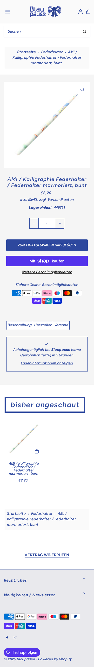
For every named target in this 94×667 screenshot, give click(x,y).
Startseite (26, 52)
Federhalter (52, 52)
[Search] (84, 31)
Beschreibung (20, 325)
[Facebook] (7, 638)
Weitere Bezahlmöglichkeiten (47, 272)
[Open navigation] (15, 11)
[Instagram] (15, 638)
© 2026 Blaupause (19, 659)
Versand (61, 325)
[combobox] (47, 31)
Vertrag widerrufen (47, 554)
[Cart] (88, 12)
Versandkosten (61, 200)
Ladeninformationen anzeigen (47, 363)
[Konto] (80, 11)
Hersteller (43, 325)
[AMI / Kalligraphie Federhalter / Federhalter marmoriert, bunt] (24, 439)
